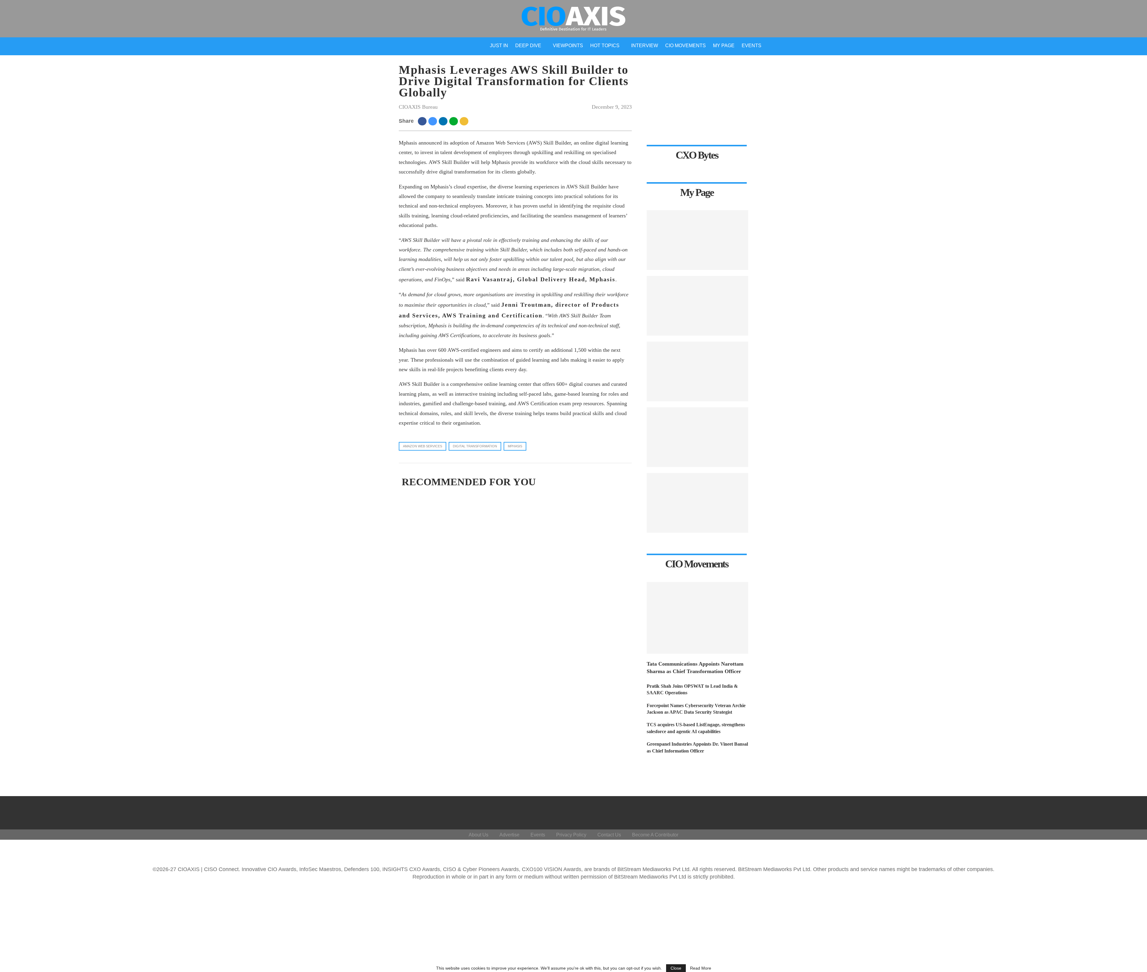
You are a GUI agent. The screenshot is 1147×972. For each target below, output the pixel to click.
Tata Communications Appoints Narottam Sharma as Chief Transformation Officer (695, 667)
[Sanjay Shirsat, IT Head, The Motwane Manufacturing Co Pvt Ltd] (697, 306)
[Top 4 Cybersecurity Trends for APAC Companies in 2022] (697, 371)
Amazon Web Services (422, 446)
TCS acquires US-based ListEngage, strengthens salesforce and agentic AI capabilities (696, 728)
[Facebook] (1072, 811)
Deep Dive (528, 45)
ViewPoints (568, 45)
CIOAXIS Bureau (418, 107)
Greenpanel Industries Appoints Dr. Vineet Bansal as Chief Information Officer (697, 747)
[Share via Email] (465, 121)
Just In (499, 45)
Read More (700, 968)
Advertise (509, 834)
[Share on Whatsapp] (454, 121)
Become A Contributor (655, 834)
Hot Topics (604, 45)
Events (751, 45)
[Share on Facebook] (423, 121)
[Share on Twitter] (433, 121)
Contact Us (609, 834)
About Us (478, 834)
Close (676, 968)
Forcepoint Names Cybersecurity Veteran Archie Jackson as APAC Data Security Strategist (696, 709)
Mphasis (515, 446)
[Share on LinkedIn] (444, 121)
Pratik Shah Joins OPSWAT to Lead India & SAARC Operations (692, 689)
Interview (644, 45)
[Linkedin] (1100, 811)
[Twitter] (1086, 811)
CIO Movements (685, 45)
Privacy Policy (571, 834)
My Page (723, 45)
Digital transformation (475, 446)
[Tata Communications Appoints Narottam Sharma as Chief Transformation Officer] (697, 618)
